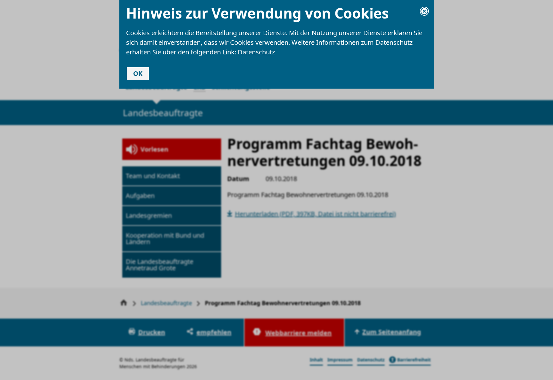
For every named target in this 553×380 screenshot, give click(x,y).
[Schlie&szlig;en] (424, 11)
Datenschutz (256, 52)
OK (137, 73)
